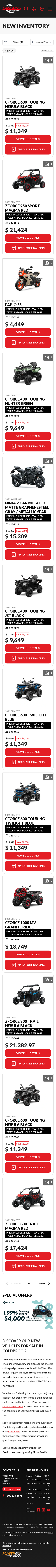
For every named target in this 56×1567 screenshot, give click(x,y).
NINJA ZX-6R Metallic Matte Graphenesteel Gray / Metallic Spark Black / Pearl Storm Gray (27, 507)
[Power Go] (28, 1554)
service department (12, 1406)
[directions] (42, 9)
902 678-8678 (14, 1495)
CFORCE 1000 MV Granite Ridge (20, 924)
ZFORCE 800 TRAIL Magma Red (22, 1226)
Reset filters (47, 50)
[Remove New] (12, 50)
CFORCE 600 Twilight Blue (26, 717)
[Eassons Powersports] (11, 9)
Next (42, 1283)
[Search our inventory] (26, 9)
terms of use (16, 1535)
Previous (16, 1283)
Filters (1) (18, 42)
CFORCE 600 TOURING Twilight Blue (25, 821)
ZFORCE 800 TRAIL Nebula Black (22, 1023)
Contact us (14, 1431)
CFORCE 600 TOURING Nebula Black (25, 104)
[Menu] (50, 9)
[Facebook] (38, 1510)
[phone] (34, 9)
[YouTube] (48, 1510)
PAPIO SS (13, 305)
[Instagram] (43, 1510)
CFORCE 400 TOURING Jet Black (25, 613)
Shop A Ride (20, 1549)
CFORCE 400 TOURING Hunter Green (25, 401)
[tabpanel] (38, 1490)
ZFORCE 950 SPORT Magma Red (22, 208)
